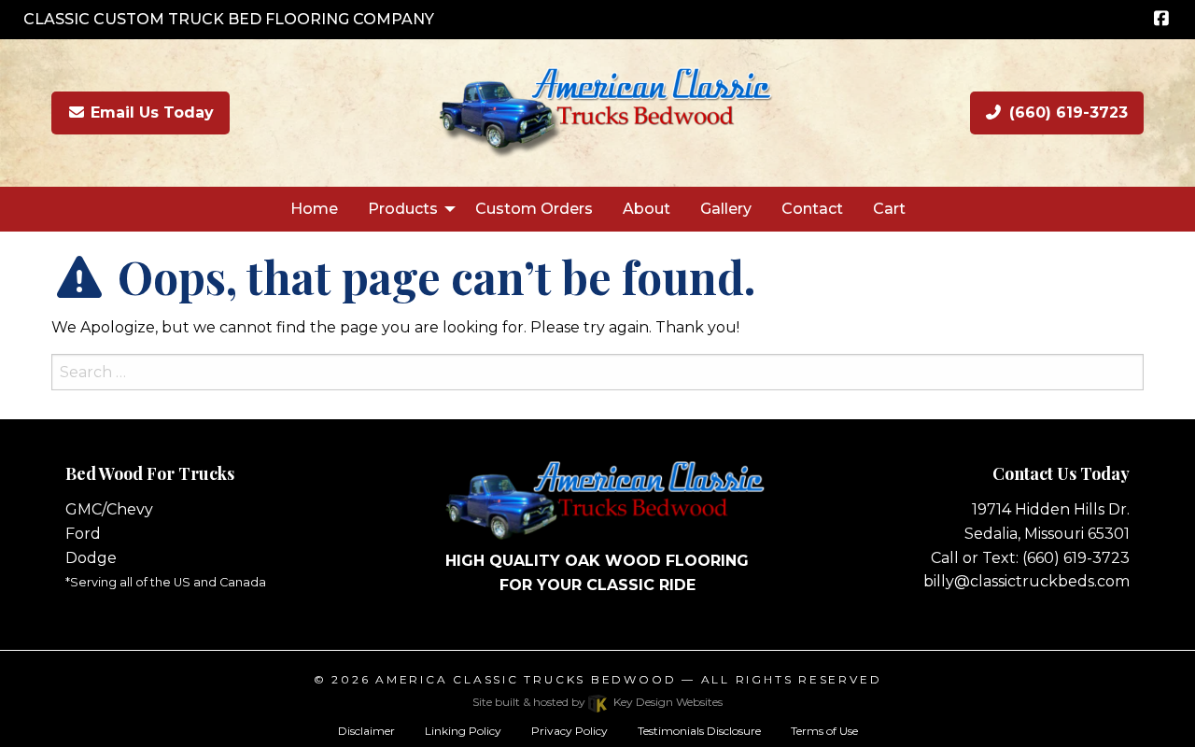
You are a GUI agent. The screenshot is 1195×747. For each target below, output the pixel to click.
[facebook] (1161, 19)
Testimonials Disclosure (699, 731)
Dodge (91, 558)
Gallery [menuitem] (726, 209)
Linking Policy (463, 731)
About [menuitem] (646, 209)
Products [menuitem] (403, 209)
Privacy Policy (569, 731)
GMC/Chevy (109, 509)
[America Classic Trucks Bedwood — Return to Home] (597, 111)
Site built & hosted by (597, 702)
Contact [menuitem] (812, 209)
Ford (83, 534)
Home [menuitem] (314, 209)
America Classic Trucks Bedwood (525, 679)
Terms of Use (824, 731)
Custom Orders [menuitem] (534, 209)
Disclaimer (366, 731)
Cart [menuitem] (889, 209)
